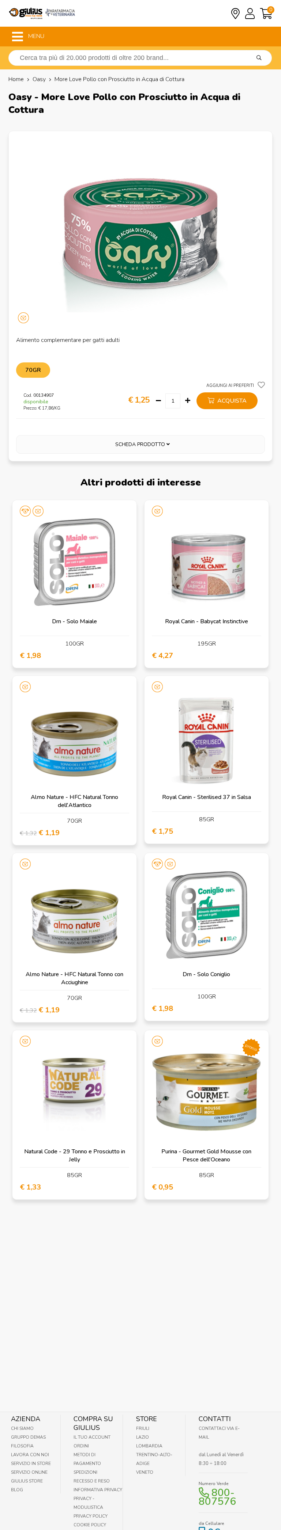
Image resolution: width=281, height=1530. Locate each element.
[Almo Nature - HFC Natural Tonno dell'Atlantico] (74, 737)
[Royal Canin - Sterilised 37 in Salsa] (206, 737)
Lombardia (149, 1446)
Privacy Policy (91, 1516)
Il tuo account (92, 1437)
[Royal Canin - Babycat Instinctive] (206, 562)
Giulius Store (27, 1481)
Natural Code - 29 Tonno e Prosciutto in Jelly (74, 1156)
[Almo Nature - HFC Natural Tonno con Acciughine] (74, 915)
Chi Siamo (22, 1428)
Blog (17, 1490)
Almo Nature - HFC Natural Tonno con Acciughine (74, 978)
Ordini (81, 1446)
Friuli (142, 1428)
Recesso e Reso (92, 1481)
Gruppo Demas (28, 1437)
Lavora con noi (30, 1455)
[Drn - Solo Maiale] (74, 562)
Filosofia (22, 1446)
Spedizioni (85, 1472)
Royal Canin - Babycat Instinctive (206, 621)
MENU (35, 36)
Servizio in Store (31, 1463)
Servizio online (29, 1472)
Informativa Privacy (98, 1490)
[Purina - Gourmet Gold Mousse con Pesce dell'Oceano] (206, 1092)
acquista (231, 401)
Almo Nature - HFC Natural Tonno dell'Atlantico (74, 801)
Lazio (142, 1437)
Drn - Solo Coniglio (206, 974)
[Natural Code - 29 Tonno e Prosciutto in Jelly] (74, 1092)
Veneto (144, 1472)
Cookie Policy (90, 1525)
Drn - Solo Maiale (74, 621)
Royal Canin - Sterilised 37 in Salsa (206, 797)
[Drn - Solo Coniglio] (206, 915)
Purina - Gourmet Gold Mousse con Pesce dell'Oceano (206, 1156)
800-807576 (217, 1497)
